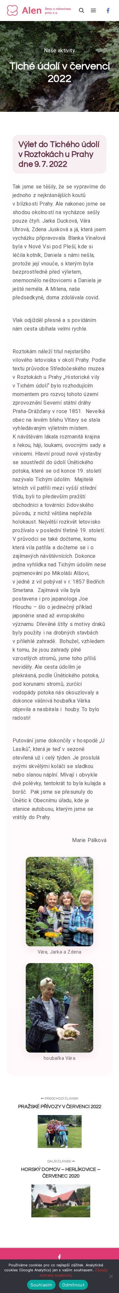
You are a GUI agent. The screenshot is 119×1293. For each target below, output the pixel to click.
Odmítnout (73, 1284)
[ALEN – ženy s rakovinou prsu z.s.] (40, 10)
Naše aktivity (59, 50)
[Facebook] (108, 10)
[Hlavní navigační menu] (93, 10)
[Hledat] (82, 10)
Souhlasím (41, 1284)
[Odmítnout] (110, 1276)
